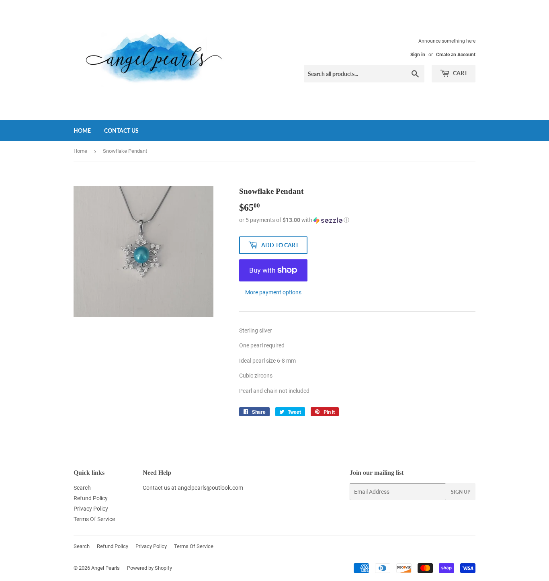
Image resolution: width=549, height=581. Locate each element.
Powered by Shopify (149, 568)
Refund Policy (91, 498)
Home (82, 130)
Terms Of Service (94, 519)
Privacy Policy (91, 508)
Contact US (121, 130)
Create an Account (455, 54)
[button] (357, 220)
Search (82, 488)
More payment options (273, 292)
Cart (459, 73)
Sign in (417, 54)
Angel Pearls (105, 568)
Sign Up (460, 492)
